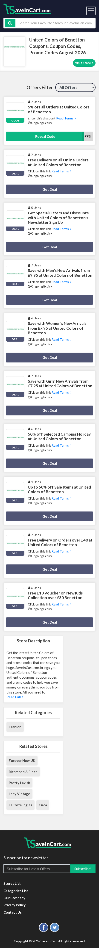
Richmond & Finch (23, 772)
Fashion (15, 727)
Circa (43, 805)
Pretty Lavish (19, 783)
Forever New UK (22, 760)
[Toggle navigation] (91, 10)
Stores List (12, 883)
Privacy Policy (14, 905)
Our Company (14, 898)
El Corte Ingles (20, 805)
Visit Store (83, 63)
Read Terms (65, 118)
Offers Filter (39, 87)
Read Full (14, 697)
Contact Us (12, 912)
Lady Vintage (19, 794)
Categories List (15, 891)
